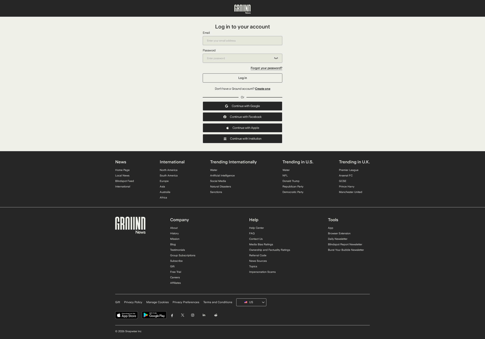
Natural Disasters (220, 186)
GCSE (342, 180)
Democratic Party (292, 191)
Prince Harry (346, 186)
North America (169, 169)
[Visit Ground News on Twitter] (182, 315)
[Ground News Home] (242, 9)
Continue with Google (246, 106)
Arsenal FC (346, 175)
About (174, 227)
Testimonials (177, 249)
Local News (122, 175)
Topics (253, 266)
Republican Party (292, 186)
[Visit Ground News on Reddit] (216, 315)
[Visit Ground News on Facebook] (172, 315)
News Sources (258, 260)
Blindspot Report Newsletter (345, 244)
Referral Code (257, 255)
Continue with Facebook (245, 117)
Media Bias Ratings (261, 244)
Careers (175, 277)
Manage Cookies (157, 302)
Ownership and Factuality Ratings (269, 249)
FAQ (252, 233)
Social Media (218, 180)
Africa (163, 197)
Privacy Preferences (186, 302)
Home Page (122, 169)
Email (206, 33)
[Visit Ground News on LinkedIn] (204, 315)
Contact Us (256, 238)
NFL (285, 175)
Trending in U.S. (297, 161)
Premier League (348, 169)
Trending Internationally (233, 161)
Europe (164, 180)
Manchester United (350, 191)
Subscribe (176, 260)
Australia (165, 191)
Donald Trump (291, 180)
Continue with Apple (245, 128)
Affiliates (175, 282)
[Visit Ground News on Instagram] (192, 315)
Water (213, 169)
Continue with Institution (245, 138)
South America (169, 175)
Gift (172, 266)
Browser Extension (339, 233)
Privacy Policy (133, 302)
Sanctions (216, 191)
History (174, 233)
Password (209, 50)
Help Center (256, 227)
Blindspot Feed (124, 180)
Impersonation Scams (262, 271)
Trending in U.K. (354, 161)
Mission (174, 238)
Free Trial (175, 271)
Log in (242, 78)
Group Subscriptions (182, 255)
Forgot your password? (266, 68)
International (122, 186)
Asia (162, 186)
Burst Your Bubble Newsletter (346, 249)
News (120, 161)
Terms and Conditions (217, 302)
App (330, 227)
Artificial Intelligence (222, 175)
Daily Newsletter (337, 238)
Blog (173, 244)
